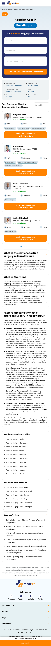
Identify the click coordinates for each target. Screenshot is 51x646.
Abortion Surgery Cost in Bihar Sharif (19, 491)
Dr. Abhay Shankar (20, 184)
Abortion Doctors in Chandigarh (17, 466)
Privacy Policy (41, 630)
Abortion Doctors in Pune (15, 451)
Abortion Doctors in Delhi (15, 439)
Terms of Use (25, 632)
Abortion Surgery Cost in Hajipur (17, 499)
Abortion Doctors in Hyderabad (17, 458)
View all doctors (26, 247)
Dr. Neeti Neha (18, 146)
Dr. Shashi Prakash (20, 218)
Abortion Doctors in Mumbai (16, 447)
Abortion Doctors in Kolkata (16, 462)
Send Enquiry (25, 643)
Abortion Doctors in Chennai (16, 454)
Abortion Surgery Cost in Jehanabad (19, 503)
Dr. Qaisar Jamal (19, 114)
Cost (4, 14)
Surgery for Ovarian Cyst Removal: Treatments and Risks (26, 546)
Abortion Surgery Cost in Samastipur (19, 507)
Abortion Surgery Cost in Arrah (17, 487)
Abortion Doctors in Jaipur (15, 470)
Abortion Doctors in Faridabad (16, 474)
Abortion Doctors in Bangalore (17, 443)
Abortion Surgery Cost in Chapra (17, 495)
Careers (16, 630)
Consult (7, 630)
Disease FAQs (27, 630)
